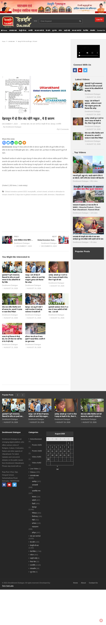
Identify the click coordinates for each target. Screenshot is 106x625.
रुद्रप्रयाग (35, 527)
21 (64, 455)
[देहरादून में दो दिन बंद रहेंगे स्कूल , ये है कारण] (12, 267)
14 (64, 451)
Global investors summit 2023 (16, 191)
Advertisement (36, 439)
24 (48, 459)
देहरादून (53, 124)
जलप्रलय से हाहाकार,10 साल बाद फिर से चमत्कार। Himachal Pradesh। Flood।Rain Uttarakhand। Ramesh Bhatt (87, 207)
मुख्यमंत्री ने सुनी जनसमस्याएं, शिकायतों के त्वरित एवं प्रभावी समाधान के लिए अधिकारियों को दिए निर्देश (13, 415)
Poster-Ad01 (37, 445)
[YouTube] (80, 70)
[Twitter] (8, 143)
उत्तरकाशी (35, 485)
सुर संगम (54, 30)
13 (60, 451)
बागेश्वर (34, 523)
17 (48, 455)
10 (48, 451)
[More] (24, 143)
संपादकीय (92, 30)
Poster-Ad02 (37, 451)
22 (68, 455)
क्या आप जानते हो (39, 30)
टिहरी (33, 503)
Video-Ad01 (36, 457)
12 (56, 451)
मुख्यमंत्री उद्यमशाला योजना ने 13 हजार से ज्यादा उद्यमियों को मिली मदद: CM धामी (58, 309)
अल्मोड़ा (34, 481)
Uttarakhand (59, 194)
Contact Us (101, 30)
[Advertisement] (35, 58)
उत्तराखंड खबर (13, 30)
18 (52, 455)
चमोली (34, 500)
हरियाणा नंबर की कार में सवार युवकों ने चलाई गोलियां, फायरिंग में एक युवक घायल (35, 339)
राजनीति (30, 30)
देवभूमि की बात (22, 30)
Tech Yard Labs (7, 586)
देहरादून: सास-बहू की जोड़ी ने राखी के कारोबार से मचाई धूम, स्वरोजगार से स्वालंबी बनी (34, 309)
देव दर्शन (48, 30)
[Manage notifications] (101, 620)
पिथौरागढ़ (35, 516)
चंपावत (34, 497)
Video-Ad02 (36, 463)
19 (56, 455)
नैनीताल (34, 513)
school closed (42, 191)
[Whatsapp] (16, 143)
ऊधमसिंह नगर (36, 491)
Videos (33, 472)
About (83, 583)
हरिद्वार (34, 533)
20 (60, 455)
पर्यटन (60, 30)
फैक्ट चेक (33, 562)
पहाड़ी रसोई (67, 30)
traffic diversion (49, 194)
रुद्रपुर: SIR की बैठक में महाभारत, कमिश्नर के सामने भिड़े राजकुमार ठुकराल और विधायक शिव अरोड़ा (38, 415)
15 (68, 451)
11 (52, 451)
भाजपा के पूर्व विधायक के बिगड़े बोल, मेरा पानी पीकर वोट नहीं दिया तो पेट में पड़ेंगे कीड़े (12, 339)
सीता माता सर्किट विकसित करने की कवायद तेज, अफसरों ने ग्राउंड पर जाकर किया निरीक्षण (12, 309)
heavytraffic (32, 191)
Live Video (34, 469)
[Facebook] (4, 143)
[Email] (20, 143)
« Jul (57, 466)
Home (5, 30)
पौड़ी (33, 520)
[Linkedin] (12, 143)
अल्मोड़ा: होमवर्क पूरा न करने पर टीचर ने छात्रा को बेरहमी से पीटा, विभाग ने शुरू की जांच (58, 277)
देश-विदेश (85, 30)
